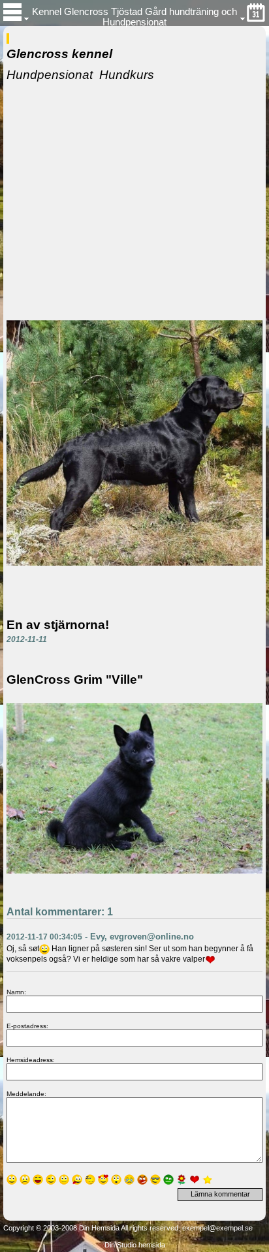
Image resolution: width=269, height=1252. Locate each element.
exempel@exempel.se (217, 1228)
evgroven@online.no (152, 936)
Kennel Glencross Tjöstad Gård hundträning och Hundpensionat (134, 16)
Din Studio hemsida (134, 1245)
